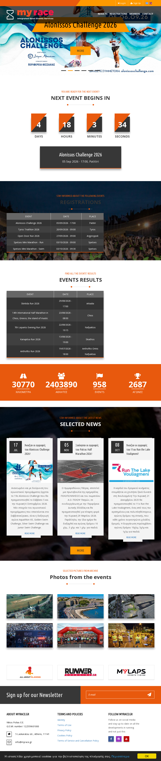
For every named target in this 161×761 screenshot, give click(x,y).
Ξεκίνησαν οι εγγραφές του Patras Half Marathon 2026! (87, 449)
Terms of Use (64, 725)
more (80, 51)
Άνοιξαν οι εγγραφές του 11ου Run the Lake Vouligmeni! (138, 449)
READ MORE (30, 533)
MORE (80, 550)
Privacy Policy (64, 730)
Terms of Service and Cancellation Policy (78, 740)
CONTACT (147, 13)
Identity (61, 719)
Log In (123, 3)
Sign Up (137, 3)
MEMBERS (134, 13)
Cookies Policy (64, 735)
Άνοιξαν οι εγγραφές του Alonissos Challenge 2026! (37, 449)
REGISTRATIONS (118, 13)
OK (147, 756)
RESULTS (102, 13)
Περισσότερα (120, 756)
